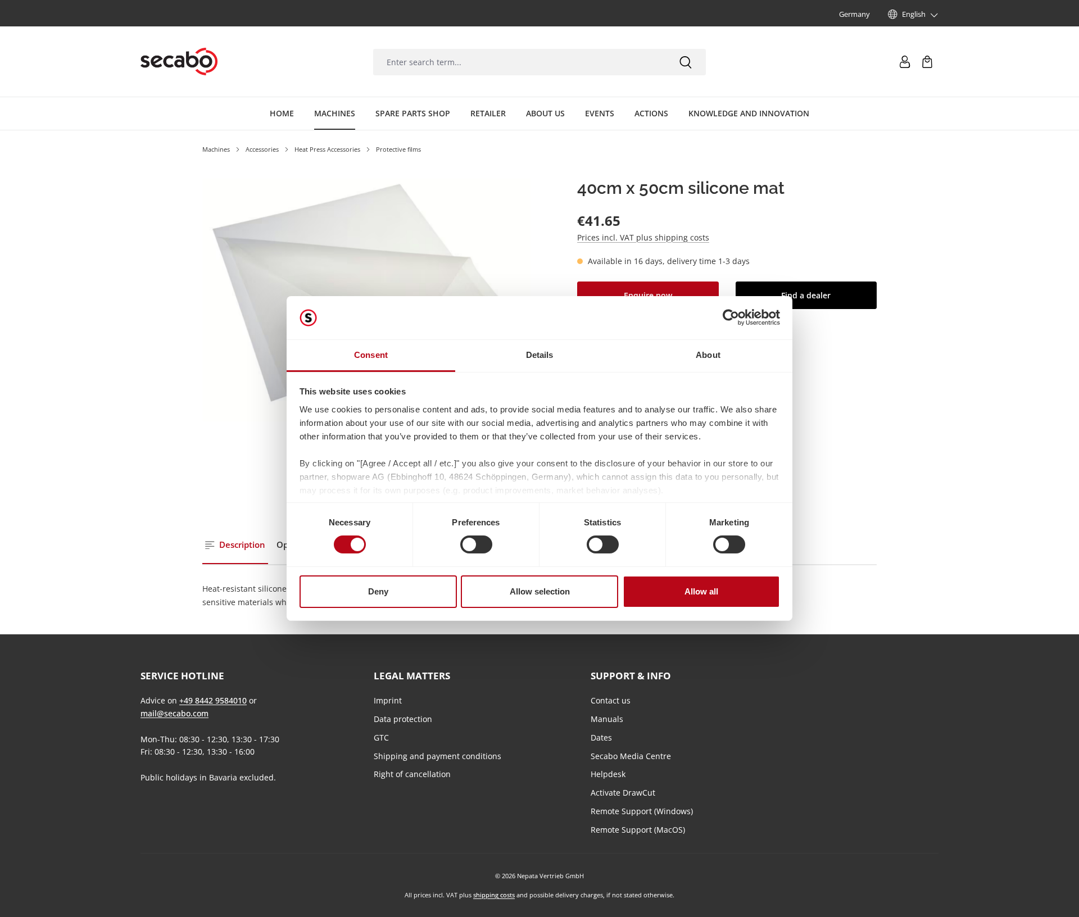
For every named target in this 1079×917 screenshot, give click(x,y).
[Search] (685, 62)
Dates (601, 737)
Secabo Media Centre (631, 756)
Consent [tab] (371, 355)
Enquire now (648, 295)
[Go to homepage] (178, 62)
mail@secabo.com (174, 713)
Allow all (701, 591)
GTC (381, 737)
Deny (378, 591)
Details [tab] (540, 355)
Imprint (388, 700)
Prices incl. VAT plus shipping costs (643, 237)
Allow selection (540, 591)
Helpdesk (608, 774)
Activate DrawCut (623, 792)
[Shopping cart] (927, 62)
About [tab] (708, 355)
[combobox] (519, 62)
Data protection (403, 719)
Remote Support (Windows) (642, 811)
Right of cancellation (412, 774)
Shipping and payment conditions (437, 756)
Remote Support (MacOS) (638, 829)
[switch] (476, 544)
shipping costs (494, 895)
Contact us (611, 700)
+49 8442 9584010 (213, 700)
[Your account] (905, 62)
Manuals (607, 719)
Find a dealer (806, 295)
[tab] (235, 545)
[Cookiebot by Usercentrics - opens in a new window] (731, 317)
